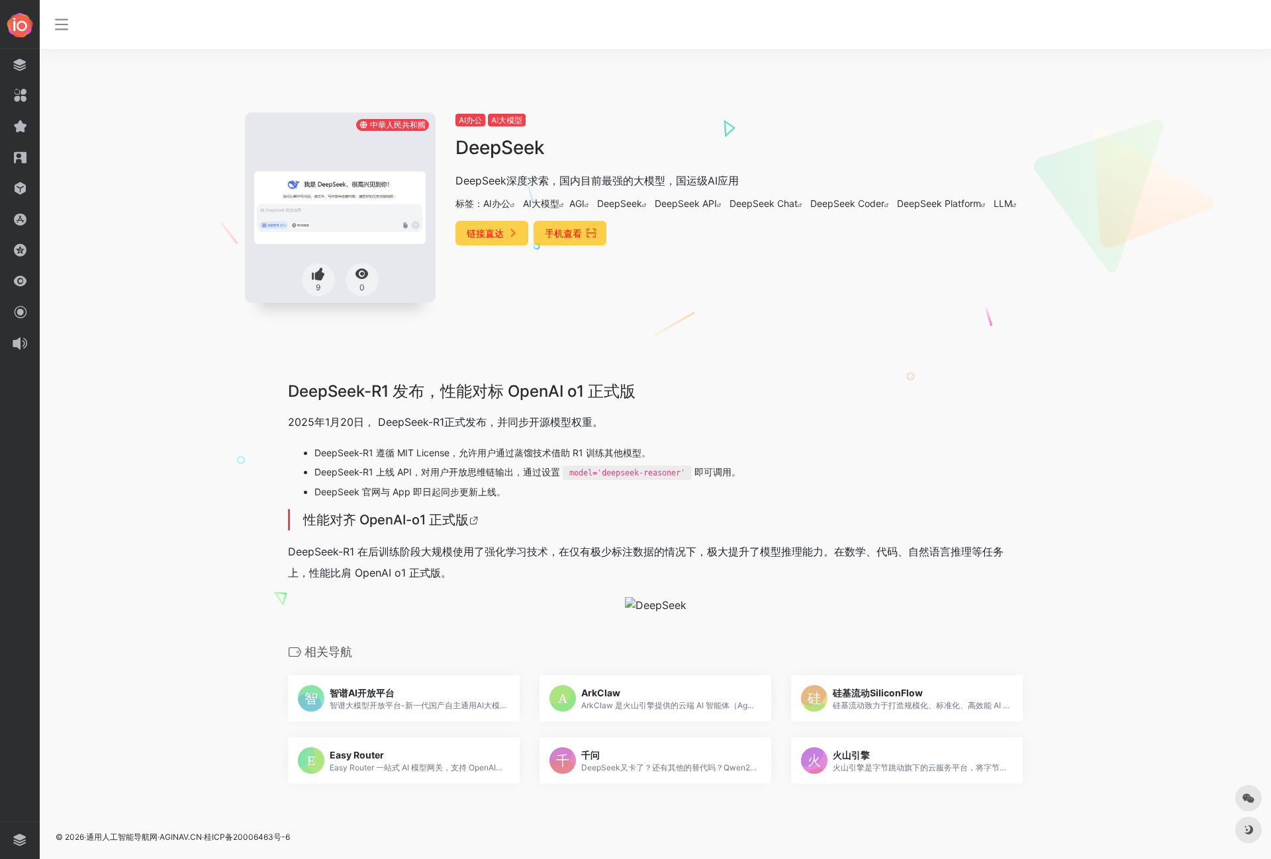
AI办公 (470, 120)
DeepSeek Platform (939, 203)
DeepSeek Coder (847, 203)
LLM (1003, 203)
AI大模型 (506, 120)
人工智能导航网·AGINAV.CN (152, 837)
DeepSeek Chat (764, 203)
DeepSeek (619, 203)
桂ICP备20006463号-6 (247, 837)
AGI (577, 203)
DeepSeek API (686, 203)
